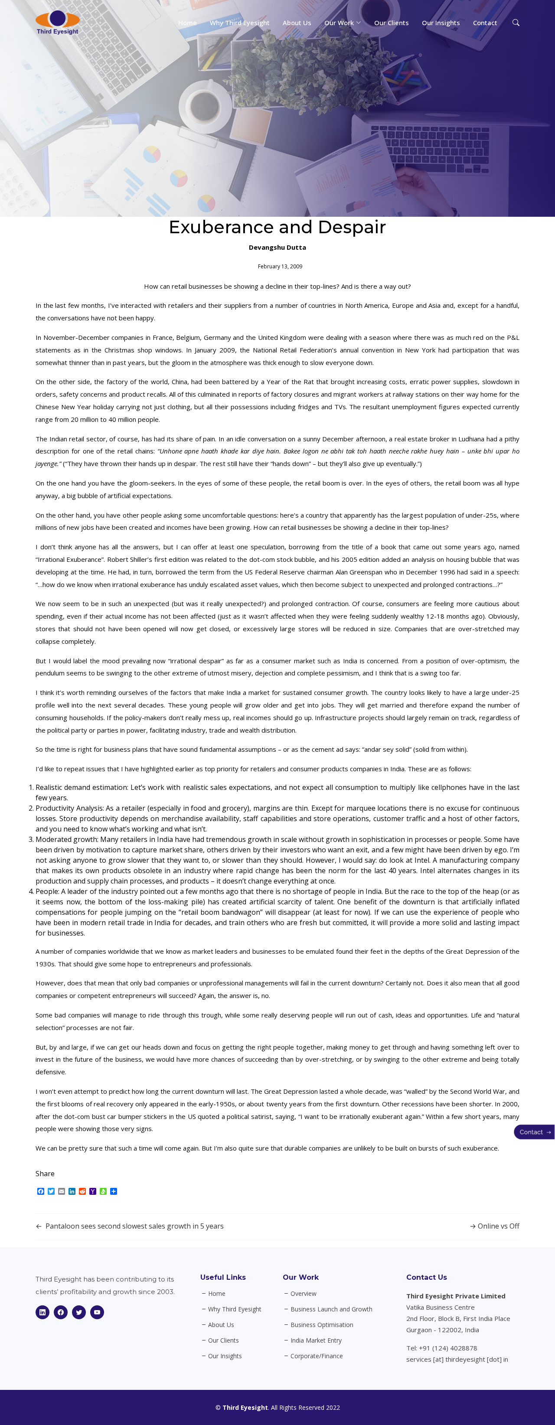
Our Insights (441, 22)
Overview (304, 1294)
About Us (297, 22)
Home (187, 22)
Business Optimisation (322, 1325)
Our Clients (391, 22)
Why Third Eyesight (240, 22)
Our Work (301, 1277)
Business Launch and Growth (331, 1309)
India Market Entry (316, 1340)
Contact (485, 22)
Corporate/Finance (317, 1356)
